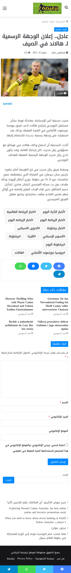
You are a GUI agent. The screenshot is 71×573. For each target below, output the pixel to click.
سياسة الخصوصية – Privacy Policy (35, 558)
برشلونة (14, 236)
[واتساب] (20, 266)
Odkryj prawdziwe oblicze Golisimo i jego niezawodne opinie (52, 325)
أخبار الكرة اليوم (53, 212)
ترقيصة (11, 558)
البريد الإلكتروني (58, 416)
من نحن (60, 558)
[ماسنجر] (33, 266)
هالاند (19, 253)
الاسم (64, 402)
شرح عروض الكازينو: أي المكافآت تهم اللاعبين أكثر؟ (36, 502)
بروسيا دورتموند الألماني (47, 253)
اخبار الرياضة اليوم (52, 220)
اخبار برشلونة (55, 228)
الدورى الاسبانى (27, 228)
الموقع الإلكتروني (58, 431)
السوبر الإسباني (53, 236)
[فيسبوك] (59, 266)
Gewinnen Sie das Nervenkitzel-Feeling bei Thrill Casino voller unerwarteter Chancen (54, 304)
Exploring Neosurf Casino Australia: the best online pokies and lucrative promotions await (37, 510)
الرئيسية (61, 21)
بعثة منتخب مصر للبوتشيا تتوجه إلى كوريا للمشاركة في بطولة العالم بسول (36, 536)
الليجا (31, 236)
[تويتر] (46, 266)
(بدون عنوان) (58, 528)
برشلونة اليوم (55, 244)
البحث (65, 474)
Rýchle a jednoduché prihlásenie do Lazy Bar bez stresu (19, 325)
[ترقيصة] (47, 8)
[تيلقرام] (59, 274)
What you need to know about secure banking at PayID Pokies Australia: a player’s (35, 520)
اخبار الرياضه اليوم (20, 220)
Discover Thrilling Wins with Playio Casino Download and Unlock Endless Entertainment (19, 304)
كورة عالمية (48, 21)
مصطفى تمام (58, 53)
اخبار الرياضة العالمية (20, 212)
